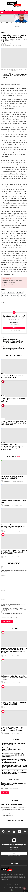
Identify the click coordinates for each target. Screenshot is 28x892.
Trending (21, 10)
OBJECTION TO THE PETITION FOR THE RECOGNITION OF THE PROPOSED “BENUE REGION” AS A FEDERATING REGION (14, 650)
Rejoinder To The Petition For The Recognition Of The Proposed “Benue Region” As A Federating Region (13, 729)
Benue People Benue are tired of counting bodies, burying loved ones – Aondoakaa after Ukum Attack (13, 526)
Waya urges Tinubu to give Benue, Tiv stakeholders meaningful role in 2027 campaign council (14, 423)
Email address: (14, 322)
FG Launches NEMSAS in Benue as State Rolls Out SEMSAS (6, 24)
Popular (6, 10)
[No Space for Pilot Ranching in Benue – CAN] (14, 491)
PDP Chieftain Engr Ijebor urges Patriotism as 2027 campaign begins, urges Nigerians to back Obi (14, 767)
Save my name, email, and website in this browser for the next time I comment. (14, 605)
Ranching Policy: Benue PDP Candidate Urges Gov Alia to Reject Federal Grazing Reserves (14, 552)
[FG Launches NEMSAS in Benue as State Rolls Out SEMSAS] (7, 18)
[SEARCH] (26, 12)
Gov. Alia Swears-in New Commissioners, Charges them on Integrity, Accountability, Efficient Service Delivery (12, 447)
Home (5, 887)
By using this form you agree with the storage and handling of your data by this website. (14, 609)
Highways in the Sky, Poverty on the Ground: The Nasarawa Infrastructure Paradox (14, 677)
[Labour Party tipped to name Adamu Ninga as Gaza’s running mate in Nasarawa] (14, 388)
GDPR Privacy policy (19, 887)
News (2, 373)
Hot (13, 10)
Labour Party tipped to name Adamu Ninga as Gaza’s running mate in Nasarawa (13, 400)
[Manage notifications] (24, 888)
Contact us (10, 887)
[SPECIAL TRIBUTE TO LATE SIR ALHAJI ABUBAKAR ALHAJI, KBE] (14, 693)
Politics (3, 395)
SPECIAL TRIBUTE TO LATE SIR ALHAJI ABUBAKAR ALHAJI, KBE (13, 703)
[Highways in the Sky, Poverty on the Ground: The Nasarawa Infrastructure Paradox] (14, 667)
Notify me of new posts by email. (9, 617)
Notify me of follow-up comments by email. (11, 613)
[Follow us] (24, 12)
